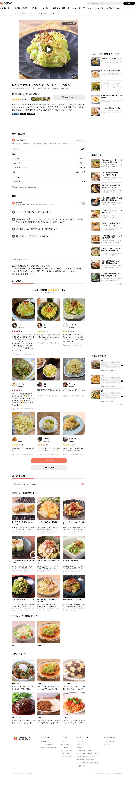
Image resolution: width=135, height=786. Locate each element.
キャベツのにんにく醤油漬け (47, 522)
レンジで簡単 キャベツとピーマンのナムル (23, 600)
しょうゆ (16, 163)
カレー (40, 717)
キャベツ (15, 149)
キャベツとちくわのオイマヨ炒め (74, 523)
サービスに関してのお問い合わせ (87, 763)
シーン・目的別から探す (48, 747)
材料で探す (44, 741)
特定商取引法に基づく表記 (85, 760)
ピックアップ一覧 (66, 750)
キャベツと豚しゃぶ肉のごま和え (48, 561)
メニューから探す (46, 744)
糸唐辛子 (16, 181)
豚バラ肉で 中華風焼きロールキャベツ (22, 523)
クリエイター (100, 8)
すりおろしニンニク (21, 167)
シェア (16, 113)
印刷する (32, 113)
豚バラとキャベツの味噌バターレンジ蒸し (48, 600)
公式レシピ (56, 8)
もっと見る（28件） (48, 468)
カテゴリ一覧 (65, 753)
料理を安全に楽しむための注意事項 (25, 187)
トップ (63, 741)
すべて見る (119, 284)
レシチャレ (107, 744)
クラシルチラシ (109, 741)
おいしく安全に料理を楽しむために (88, 753)
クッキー (66, 683)
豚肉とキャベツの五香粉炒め (73, 599)
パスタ (65, 717)
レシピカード (76, 8)
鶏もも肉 (15, 683)
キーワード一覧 (66, 756)
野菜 (14, 645)
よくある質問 (81, 766)
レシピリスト (65, 744)
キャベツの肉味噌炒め (70, 561)
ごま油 (16, 158)
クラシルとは (81, 741)
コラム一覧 (64, 747)
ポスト (24, 113)
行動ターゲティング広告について (87, 756)
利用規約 (80, 747)
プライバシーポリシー (84, 750)
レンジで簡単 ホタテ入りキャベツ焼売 (23, 561)
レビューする (48, 461)
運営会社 (80, 744)
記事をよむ (65, 8)
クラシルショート (88, 8)
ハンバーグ (16, 717)
